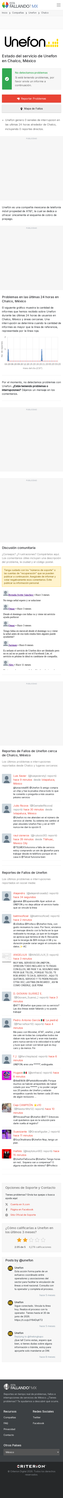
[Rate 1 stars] (20, 1240)
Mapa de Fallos (33, 108)
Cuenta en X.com (20, 1204)
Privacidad (9, 1429)
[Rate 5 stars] (44, 1240)
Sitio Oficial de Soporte (23, 1214)
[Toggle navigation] (58, 5)
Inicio (4, 12)
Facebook (38, 1423)
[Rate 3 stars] (32, 1240)
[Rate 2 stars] (26, 1240)
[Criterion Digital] (31, 1466)
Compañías (18, 12)
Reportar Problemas (33, 98)
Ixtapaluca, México (25, 813)
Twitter (37, 1417)
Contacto (9, 1434)
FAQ (6, 1423)
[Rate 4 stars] (38, 1240)
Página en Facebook (21, 1209)
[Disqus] (31, 629)
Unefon (33, 12)
